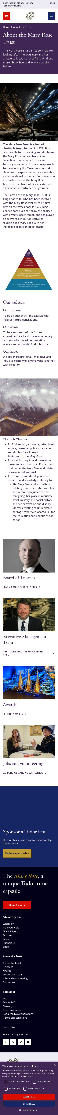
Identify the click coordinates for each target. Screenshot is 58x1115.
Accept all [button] (29, 1097)
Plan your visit (11, 927)
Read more (28, 1076)
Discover (8, 935)
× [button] (55, 1065)
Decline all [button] (29, 1104)
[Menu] (51, 16)
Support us (9, 943)
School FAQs (10, 1002)
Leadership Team (12, 974)
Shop (52, 2)
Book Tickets (17, 905)
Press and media (12, 1010)
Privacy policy (9, 1027)
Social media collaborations (18, 1013)
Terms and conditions (15, 1017)
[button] (29, 1110)
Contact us (9, 982)
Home (6, 27)
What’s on (8, 923)
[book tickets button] (6, 16)
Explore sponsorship (17, 853)
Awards (7, 970)
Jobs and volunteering (15, 978)
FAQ (5, 998)
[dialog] (29, 1088)
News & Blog (10, 931)
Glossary (8, 1006)
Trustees (8, 967)
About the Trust (12, 963)
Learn (6, 939)
